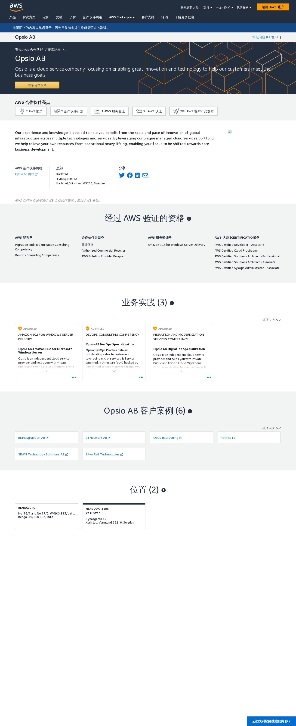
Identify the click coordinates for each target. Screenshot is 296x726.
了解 (72, 17)
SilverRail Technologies (103, 454)
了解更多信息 (184, 17)
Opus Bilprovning (165, 437)
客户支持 (148, 17)
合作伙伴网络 (92, 17)
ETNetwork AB (96, 437)
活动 (164, 17)
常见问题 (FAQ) (263, 37)
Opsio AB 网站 (24, 174)
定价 (46, 17)
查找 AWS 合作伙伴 (29, 49)
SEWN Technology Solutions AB (41, 454)
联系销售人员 (190, 7)
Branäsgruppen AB (31, 437)
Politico (226, 437)
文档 (59, 17)
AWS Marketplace (122, 17)
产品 (12, 17)
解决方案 (29, 17)
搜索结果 (54, 49)
